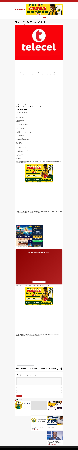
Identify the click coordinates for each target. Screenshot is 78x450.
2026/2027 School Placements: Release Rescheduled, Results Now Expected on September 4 (23, 405)
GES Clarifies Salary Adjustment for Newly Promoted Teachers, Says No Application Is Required (39, 420)
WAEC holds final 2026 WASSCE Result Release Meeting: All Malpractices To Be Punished (55, 435)
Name (17, 386)
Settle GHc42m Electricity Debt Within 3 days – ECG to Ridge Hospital (26, 368)
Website (17, 391)
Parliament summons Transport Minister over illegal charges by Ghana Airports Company (51, 368)
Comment (18, 376)
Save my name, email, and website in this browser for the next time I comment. (28, 393)
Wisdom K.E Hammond (34, 429)
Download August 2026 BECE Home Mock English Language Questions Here (55, 405)
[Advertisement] (39, 66)
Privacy (21, 447)
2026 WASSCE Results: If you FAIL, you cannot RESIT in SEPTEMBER (55, 420)
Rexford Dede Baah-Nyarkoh (19, 24)
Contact (19, 447)
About (16, 447)
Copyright (24, 447)
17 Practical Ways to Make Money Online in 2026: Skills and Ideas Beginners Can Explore (39, 405)
